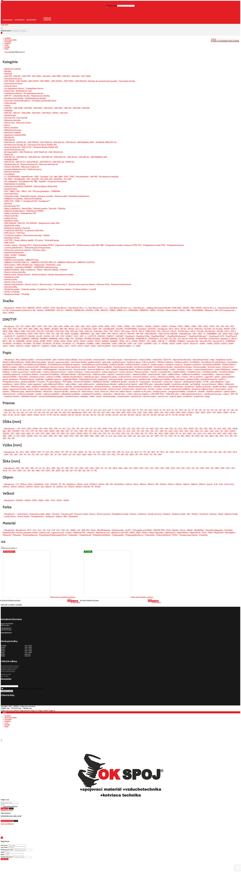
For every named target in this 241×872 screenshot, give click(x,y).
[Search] (107, 8)
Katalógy (8, 43)
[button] (213, 39)
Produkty (8, 38)
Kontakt (7, 47)
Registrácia (8, 13)
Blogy (7, 49)
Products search (112, 6)
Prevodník (8, 41)
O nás (6, 45)
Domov (7, 52)
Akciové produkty (11, 40)
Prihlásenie (8, 11)
